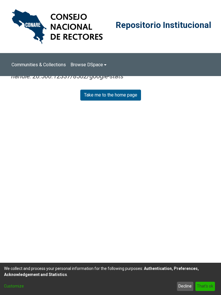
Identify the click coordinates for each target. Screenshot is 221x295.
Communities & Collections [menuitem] (39, 64)
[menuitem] (88, 65)
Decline (185, 286)
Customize (14, 286)
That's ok (205, 286)
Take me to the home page (110, 95)
